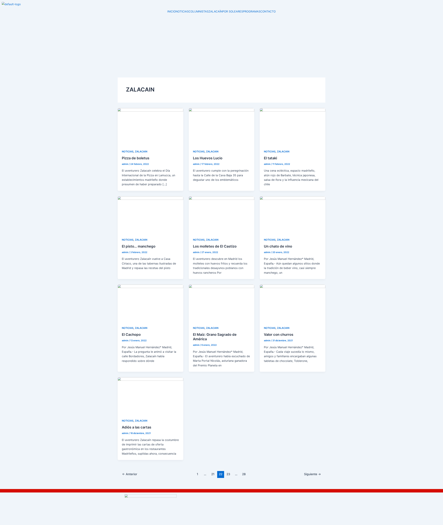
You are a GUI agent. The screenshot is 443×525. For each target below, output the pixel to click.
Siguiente (312, 474)
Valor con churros (278, 334)
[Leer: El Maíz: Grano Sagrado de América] (221, 302)
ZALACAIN (141, 151)
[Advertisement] (221, 39)
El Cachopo (131, 334)
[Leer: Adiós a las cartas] (150, 395)
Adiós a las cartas (136, 427)
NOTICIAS (182, 11)
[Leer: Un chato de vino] (292, 214)
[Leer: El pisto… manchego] (150, 214)
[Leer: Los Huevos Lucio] (221, 126)
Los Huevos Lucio (207, 158)
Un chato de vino (278, 246)
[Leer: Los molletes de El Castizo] (221, 214)
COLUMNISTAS (199, 11)
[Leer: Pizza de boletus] (150, 126)
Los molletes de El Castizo (215, 246)
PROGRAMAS (251, 11)
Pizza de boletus (135, 158)
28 (244, 474)
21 (212, 474)
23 (228, 474)
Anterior (129, 474)
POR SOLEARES (232, 11)
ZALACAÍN (215, 11)
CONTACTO (268, 11)
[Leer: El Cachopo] (150, 302)
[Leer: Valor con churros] (292, 302)
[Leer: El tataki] (292, 126)
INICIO (171, 11)
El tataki (270, 158)
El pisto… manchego (138, 246)
